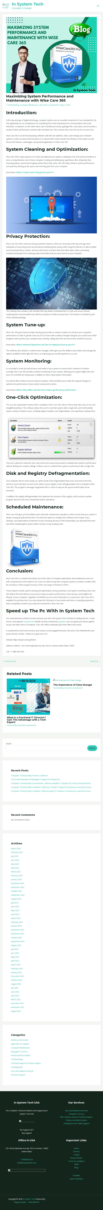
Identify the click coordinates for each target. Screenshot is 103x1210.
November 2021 (17, 1007)
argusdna (62, 621)
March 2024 (15, 918)
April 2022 (15, 995)
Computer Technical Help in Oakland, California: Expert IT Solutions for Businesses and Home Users (51, 791)
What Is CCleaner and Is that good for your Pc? (35, 172)
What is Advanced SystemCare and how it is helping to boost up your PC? (45, 344)
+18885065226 (27, 1159)
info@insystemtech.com (26, 1163)
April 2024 (15, 914)
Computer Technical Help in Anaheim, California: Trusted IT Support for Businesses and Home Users (51, 787)
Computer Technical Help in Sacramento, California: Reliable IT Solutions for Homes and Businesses (51, 783)
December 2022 (17, 976)
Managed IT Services (19, 1051)
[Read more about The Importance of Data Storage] (67, 680)
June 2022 (15, 992)
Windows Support (18, 1075)
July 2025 (14, 856)
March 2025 (15, 871)
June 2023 (15, 953)
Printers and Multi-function (76, 1120)
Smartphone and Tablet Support (76, 1123)
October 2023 (16, 937)
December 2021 (17, 1003)
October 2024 (16, 891)
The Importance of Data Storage (72, 684)
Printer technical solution (20, 1055)
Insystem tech (29, 621)
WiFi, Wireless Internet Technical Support (76, 1117)
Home (76, 1148)
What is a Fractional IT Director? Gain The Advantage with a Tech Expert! (26, 719)
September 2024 (17, 895)
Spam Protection (76, 1179)
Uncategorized (16, 1067)
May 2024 (15, 910)
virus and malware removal (22, 1071)
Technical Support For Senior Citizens (26, 1063)
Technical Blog (17, 1059)
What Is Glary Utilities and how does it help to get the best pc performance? (46, 390)
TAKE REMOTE (33, 1202)
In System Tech (27, 4)
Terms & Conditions (76, 1161)
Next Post (95, 661)
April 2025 (15, 868)
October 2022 (16, 980)
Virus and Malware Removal (76, 1110)
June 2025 (15, 860)
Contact (76, 1155)
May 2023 (15, 957)
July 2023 (14, 949)
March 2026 (15, 848)
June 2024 (15, 906)
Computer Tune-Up (76, 1114)
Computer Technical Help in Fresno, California (29, 775)
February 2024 (17, 922)
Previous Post (9, 661)
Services (76, 1151)
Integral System (20, 1202)
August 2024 (16, 899)
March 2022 (15, 999)
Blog (76, 1167)
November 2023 (17, 933)
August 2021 (16, 1011)
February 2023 (17, 968)
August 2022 (16, 984)
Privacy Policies (76, 1158)
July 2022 (14, 988)
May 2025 (15, 864)
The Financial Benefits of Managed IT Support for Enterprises (35, 779)
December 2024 (17, 883)
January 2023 (16, 972)
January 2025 (16, 879)
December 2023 (17, 930)
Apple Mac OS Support (20, 1044)
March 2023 (15, 964)
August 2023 (16, 945)
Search (8, 743)
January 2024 (16, 926)
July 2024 (14, 903)
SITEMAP (76, 1175)
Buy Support (27, 1133)
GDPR (76, 1164)
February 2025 (17, 875)
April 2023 (15, 960)
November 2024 (17, 887)
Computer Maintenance (20, 1048)
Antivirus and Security (19, 1040)
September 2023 (17, 941)
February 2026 (17, 852)
